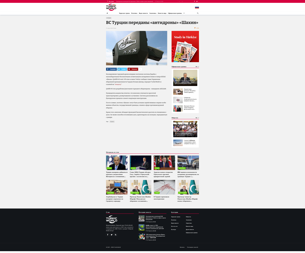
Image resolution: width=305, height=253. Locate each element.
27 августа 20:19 (151, 240)
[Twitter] (197, 1)
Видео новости (174, 223)
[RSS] (115, 234)
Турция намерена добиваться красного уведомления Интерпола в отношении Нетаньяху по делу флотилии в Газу (116, 176)
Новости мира (135, 192)
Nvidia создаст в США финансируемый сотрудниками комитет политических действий (155, 227)
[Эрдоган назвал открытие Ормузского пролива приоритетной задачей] (164, 163)
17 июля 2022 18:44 (111, 28)
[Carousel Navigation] (181, 1)
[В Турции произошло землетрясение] (164, 187)
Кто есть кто (174, 226)
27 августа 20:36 (151, 230)
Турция (109, 18)
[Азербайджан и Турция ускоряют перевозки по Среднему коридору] (116, 187)
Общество (188, 216)
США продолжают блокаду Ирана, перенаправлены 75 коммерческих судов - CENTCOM (155, 236)
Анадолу (118, 84)
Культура (173, 229)
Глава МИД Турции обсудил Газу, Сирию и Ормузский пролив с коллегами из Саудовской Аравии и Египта (140, 176)
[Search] (198, 13)
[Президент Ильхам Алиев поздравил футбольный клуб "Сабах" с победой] (178, 108)
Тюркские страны (175, 216)
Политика (173, 220)
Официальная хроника (192, 232)
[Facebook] (194, 1)
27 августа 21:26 (151, 221)
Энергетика (189, 223)
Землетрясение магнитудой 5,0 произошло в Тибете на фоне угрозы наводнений (134, 1)
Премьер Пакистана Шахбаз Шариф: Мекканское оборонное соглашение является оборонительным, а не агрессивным (140, 201)
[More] (184, 13)
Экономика (182, 168)
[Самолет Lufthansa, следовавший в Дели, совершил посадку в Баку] (178, 143)
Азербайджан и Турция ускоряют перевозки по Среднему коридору (114, 199)
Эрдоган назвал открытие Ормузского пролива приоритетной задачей (163, 174)
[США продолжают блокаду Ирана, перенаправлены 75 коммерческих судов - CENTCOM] (142, 237)
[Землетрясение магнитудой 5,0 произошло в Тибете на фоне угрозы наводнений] (142, 218)
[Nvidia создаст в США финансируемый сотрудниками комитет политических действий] (142, 228)
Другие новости (190, 229)
